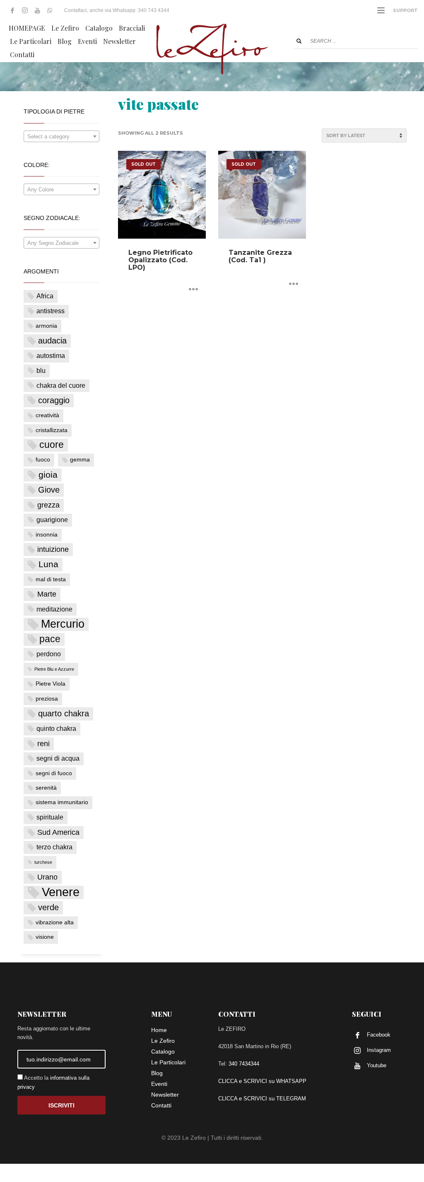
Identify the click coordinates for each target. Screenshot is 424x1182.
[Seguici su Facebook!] (12, 10)
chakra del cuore (60, 385)
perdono (48, 653)
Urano (47, 877)
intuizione (53, 549)
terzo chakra (54, 847)
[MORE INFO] (193, 289)
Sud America (58, 832)
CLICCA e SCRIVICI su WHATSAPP (262, 1081)
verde (48, 907)
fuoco (43, 460)
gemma (80, 460)
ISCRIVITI (61, 1105)
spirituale (49, 817)
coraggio (54, 400)
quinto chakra (56, 728)
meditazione (54, 609)
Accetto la (53, 1082)
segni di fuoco (54, 773)
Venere (61, 892)
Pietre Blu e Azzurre (54, 669)
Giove (49, 489)
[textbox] (61, 137)
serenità (46, 788)
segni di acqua (58, 758)
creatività (47, 415)
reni (43, 744)
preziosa (47, 699)
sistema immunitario (62, 802)
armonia (46, 326)
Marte (46, 594)
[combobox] (61, 136)
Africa (44, 296)
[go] (299, 41)
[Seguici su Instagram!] (25, 10)
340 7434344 (244, 1064)
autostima (50, 355)
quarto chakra (63, 713)
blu (41, 370)
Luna (48, 564)
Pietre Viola (50, 684)
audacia (52, 340)
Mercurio (62, 624)
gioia (48, 474)
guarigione (52, 519)
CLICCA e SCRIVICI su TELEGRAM (262, 1098)
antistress (50, 310)
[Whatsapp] (49, 10)
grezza (48, 505)
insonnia (47, 535)
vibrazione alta (55, 922)
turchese (43, 862)
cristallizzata (51, 430)
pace (49, 639)
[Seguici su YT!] (37, 10)
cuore (51, 445)
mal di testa (51, 579)
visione (45, 937)
